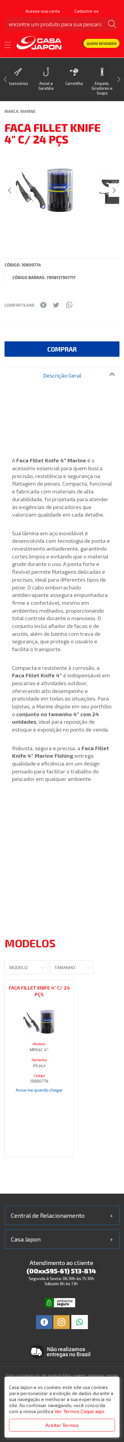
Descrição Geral (62, 375)
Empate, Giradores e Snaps (102, 88)
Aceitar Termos (62, 1425)
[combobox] (26, 967)
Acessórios (18, 83)
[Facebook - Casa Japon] (44, 1321)
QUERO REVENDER (101, 43)
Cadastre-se (86, 11)
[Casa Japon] (39, 43)
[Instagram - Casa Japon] (61, 1321)
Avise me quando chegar (39, 1089)
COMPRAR (62, 349)
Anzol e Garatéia (46, 86)
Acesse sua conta (42, 11)
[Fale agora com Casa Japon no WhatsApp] (79, 1321)
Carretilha (74, 83)
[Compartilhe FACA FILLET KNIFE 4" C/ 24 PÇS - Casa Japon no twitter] (56, 305)
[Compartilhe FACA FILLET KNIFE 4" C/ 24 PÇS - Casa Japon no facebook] (43, 305)
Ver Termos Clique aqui (79, 1411)
